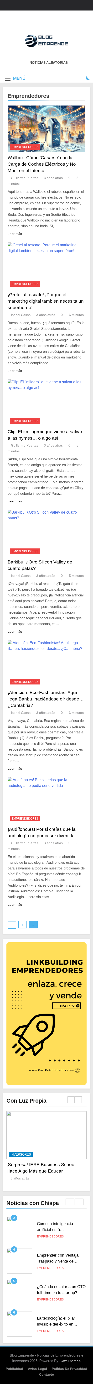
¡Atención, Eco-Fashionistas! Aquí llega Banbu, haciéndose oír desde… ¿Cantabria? (46, 699)
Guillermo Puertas (24, 178)
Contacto (46, 1374)
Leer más (15, 234)
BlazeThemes (69, 1361)
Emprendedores (25, 147)
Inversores (50, 1154)
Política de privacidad (69, 1369)
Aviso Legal (37, 1369)
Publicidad (14, 1369)
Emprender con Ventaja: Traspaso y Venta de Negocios (58, 1238)
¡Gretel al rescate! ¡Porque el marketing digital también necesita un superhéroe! (46, 301)
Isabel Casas (21, 315)
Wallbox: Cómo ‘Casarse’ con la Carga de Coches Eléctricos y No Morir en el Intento (42, 164)
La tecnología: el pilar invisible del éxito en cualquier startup (56, 1301)
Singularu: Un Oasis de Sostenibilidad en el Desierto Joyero (57, 1333)
